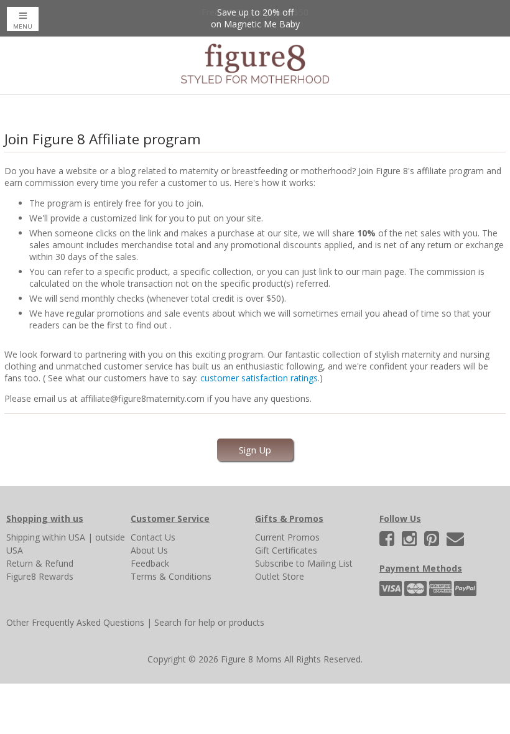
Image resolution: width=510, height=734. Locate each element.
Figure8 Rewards (39, 576)
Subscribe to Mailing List (304, 563)
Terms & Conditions (171, 576)
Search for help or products (209, 622)
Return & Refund (39, 563)
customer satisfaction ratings (259, 378)
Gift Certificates (286, 550)
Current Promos (287, 537)
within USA (63, 537)
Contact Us (153, 537)
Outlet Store (279, 576)
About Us (149, 550)
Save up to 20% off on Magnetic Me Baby (255, 18)
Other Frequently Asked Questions (75, 622)
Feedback (150, 563)
